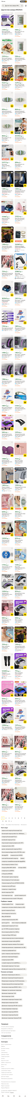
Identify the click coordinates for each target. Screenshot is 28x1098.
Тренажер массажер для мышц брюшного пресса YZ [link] (7, 247)
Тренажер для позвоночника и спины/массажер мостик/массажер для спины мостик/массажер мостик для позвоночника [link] (7, 594)
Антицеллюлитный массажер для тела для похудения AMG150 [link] (20, 138)
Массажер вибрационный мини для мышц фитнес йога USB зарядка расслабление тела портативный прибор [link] (20, 567)
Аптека (3, 1058)
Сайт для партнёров (6, 1032)
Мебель (3, 1046)
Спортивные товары (6, 1070)
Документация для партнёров (8, 1030)
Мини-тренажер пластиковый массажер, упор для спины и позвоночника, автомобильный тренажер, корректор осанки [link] (20, 620)
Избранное (14, 1096)
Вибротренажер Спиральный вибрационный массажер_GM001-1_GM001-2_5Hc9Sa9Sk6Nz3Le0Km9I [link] (7, 301)
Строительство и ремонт (7, 1074)
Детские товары (5, 1076)
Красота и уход (4, 1060)
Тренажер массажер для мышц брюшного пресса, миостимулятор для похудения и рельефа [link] (20, 647)
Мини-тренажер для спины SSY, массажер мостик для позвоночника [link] (7, 728)
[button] (26, 6)
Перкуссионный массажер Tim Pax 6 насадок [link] (6, 488)
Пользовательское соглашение (8, 1081)
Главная (3, 1096)
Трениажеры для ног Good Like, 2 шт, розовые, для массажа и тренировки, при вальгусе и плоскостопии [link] (7, 514)
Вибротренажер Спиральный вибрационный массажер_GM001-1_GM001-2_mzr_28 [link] (6, 219)
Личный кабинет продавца (7, 1026)
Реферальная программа (7, 1038)
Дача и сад (3, 1064)
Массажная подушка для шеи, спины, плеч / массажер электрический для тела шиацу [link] (7, 59)
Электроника (4, 1052)
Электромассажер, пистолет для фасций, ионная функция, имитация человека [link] (20, 408)
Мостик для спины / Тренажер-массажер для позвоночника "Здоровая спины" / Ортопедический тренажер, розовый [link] (7, 701)
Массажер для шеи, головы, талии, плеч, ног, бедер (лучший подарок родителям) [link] (20, 85)
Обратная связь (5, 1083)
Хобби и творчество (6, 1062)
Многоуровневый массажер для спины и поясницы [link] (7, 32)
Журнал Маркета (5, 1087)
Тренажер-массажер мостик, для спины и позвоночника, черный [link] (20, 435)
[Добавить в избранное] (12, 13)
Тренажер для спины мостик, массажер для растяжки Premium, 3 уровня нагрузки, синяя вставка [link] (20, 701)
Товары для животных (6, 1072)
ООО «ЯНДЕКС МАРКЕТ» (11, 1090)
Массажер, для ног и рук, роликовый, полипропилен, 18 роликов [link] (7, 754)
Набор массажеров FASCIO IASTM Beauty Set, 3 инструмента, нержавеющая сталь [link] (20, 247)
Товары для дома (5, 1056)
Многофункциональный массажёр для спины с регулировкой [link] (7, 328)
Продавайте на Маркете (7, 1028)
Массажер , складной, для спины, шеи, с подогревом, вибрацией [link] (20, 301)
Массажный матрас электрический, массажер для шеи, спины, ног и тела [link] (6, 85)
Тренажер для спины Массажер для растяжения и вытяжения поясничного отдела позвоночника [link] (20, 594)
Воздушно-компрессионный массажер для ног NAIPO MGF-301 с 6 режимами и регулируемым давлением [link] (6, 673)
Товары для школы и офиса (7, 1068)
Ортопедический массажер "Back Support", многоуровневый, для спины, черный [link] (20, 807)
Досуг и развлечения (6, 1044)
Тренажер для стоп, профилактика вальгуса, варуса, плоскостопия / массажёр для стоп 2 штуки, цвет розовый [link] (7, 620)
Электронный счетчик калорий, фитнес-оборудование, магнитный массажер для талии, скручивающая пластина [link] (7, 567)
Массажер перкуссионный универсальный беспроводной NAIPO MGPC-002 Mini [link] (7, 165)
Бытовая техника (5, 1048)
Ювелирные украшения (6, 1078)
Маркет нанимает (5, 1085)
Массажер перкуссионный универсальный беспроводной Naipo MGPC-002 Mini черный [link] (20, 274)
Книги (2, 1066)
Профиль (25, 1096)
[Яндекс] (12, 1092)
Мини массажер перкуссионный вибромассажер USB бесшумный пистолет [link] (20, 461)
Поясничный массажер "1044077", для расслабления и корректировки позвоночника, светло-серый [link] (20, 488)
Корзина (19, 1096)
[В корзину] (12, 26)
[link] (12, 830)
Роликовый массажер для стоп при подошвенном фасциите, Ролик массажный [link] (20, 514)
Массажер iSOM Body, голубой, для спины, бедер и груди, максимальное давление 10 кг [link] (20, 328)
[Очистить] (22, 6)
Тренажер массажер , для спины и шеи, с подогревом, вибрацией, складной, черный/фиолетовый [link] (7, 355)
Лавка (8, 1096)
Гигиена (3, 1050)
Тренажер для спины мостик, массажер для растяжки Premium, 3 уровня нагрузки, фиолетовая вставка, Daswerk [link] (7, 435)
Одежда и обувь (5, 1054)
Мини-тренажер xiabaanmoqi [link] (19, 541)
